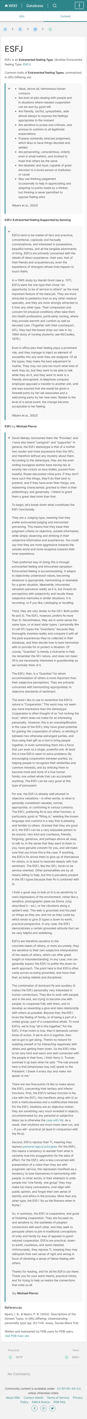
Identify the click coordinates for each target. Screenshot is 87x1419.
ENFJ (26, 64)
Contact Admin (33, 1397)
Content (65, 16)
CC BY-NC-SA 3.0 (68, 1388)
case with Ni (54, 1120)
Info (21, 16)
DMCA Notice (41, 1402)
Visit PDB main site (17, 1336)
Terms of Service (58, 1397)
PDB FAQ (59, 1402)
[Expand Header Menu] (79, 5)
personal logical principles (40, 1146)
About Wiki (13, 1397)
